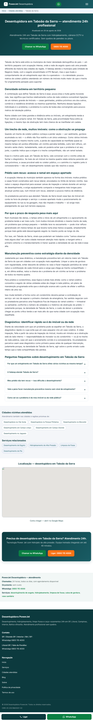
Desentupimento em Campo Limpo (17, 428)
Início (4, 11)
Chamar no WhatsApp (35, 46)
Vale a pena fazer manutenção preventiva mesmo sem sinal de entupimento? (41, 389)
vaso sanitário (8, 596)
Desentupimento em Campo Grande (50, 428)
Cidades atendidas (16, 11)
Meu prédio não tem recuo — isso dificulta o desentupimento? (34, 380)
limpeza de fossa (57, 593)
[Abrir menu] (87, 4)
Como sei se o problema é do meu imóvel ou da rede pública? (34, 398)
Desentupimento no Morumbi (74, 422)
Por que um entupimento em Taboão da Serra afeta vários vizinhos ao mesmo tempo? (45, 363)
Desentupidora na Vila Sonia (15, 422)
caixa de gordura (72, 593)
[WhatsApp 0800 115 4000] (58, 4)
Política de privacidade (11, 687)
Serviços (5, 667)
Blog (4, 677)
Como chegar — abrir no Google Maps (46, 521)
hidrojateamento (42, 593)
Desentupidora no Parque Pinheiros (45, 422)
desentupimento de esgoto (22, 593)
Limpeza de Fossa (68, 445)
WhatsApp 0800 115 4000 (13, 640)
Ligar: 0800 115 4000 (61, 553)
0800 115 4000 (61, 46)
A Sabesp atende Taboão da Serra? (22, 372)
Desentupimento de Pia (13, 451)
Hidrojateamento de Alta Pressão (43, 445)
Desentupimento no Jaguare (15, 433)
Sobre (4, 682)
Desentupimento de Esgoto (14, 445)
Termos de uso (8, 692)
